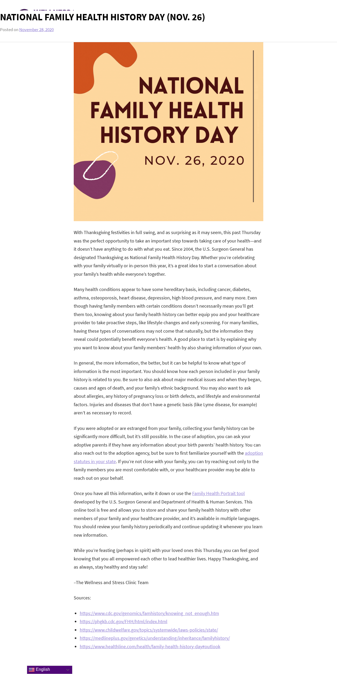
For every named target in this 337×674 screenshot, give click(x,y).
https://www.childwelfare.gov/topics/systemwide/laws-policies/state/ (149, 630)
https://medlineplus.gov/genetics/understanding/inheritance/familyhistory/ (155, 638)
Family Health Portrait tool (218, 493)
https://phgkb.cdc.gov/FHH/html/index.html (123, 621)
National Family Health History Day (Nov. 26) (102, 17)
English (42, 669)
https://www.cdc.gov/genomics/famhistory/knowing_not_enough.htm (149, 613)
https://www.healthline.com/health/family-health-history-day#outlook (150, 646)
